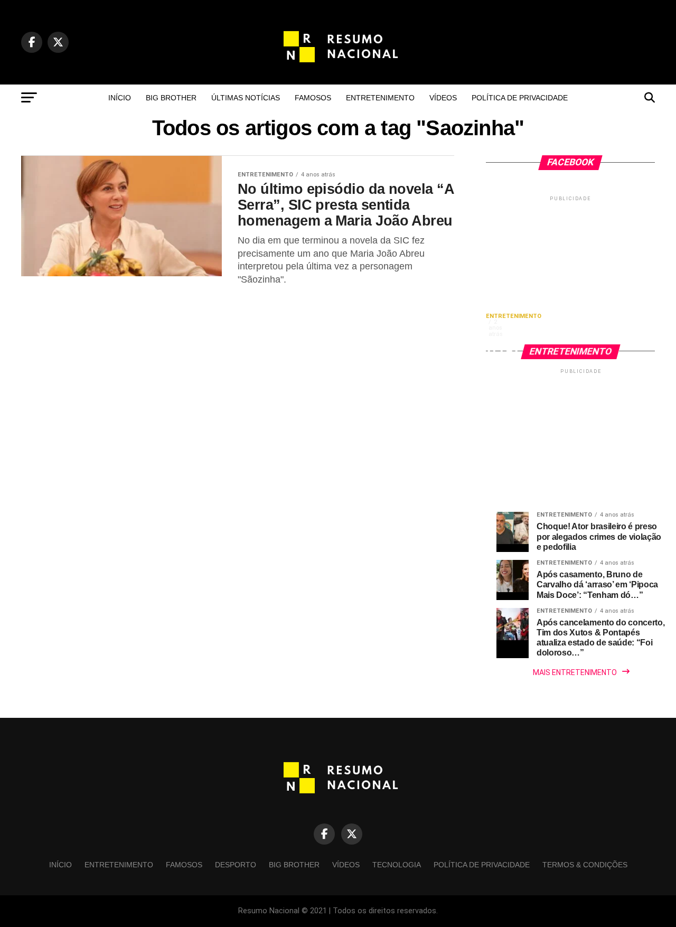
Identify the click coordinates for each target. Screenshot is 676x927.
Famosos (313, 97)
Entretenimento (380, 97)
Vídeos (443, 97)
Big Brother (171, 97)
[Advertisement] (570, 269)
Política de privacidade (520, 97)
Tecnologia (396, 864)
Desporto (235, 864)
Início (119, 97)
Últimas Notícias (245, 97)
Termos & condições (584, 864)
